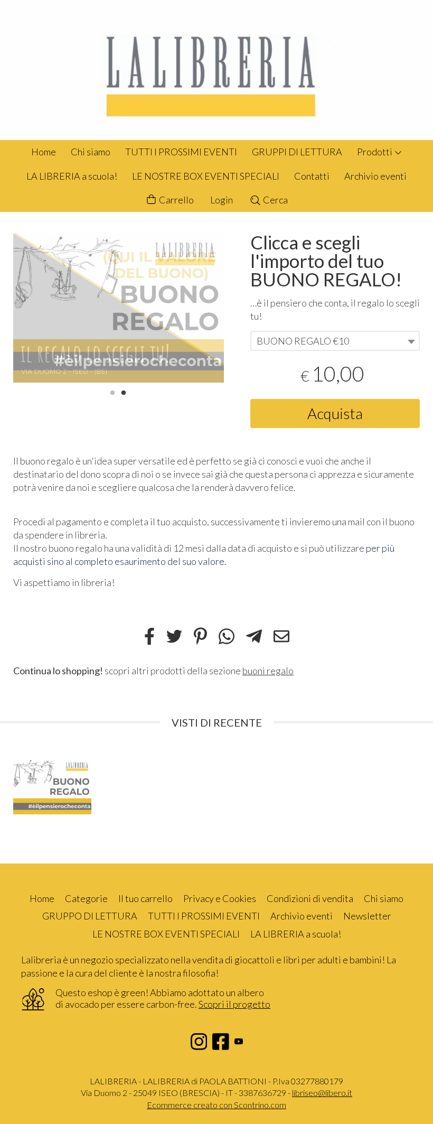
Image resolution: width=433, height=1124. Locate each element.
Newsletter (367, 916)
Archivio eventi (375, 176)
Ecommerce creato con (216, 1105)
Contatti (312, 176)
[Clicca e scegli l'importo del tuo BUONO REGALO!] (118, 308)
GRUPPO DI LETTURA (89, 916)
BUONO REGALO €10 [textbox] (303, 341)
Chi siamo (90, 151)
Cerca (274, 200)
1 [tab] (112, 391)
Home (43, 151)
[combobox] (335, 341)
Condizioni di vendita (310, 898)
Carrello (175, 200)
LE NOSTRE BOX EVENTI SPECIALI (205, 176)
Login (221, 200)
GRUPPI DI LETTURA (297, 151)
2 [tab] (123, 391)
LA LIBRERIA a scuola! (71, 176)
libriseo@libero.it (322, 1093)
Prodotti (375, 151)
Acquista (335, 413)
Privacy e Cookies (219, 898)
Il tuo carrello (145, 898)
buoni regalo (268, 670)
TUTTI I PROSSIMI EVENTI (181, 151)
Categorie (86, 898)
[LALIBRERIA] (216, 70)
